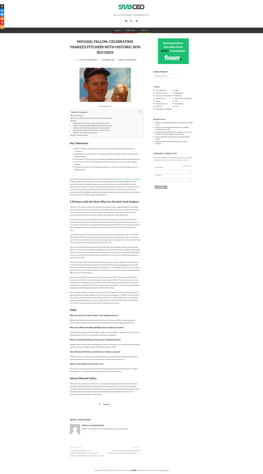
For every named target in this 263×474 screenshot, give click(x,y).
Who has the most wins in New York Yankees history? (92, 123)
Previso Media (154, 470)
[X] (2, 6)
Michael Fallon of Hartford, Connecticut (126, 179)
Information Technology (164, 109)
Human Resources (161, 104)
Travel (177, 106)
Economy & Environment (88, 60)
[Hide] (1, 31)
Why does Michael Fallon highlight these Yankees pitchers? (94, 125)
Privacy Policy (164, 470)
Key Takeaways (77, 115)
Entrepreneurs (160, 98)
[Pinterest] (2, 23)
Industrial (159, 106)
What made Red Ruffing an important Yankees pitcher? (92, 128)
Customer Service (161, 93)
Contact (144, 30)
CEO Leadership (161, 90)
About (118, 30)
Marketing (178, 96)
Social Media (179, 104)
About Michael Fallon (80, 135)
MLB (130, 207)
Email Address (173, 167)
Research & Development (183, 98)
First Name (173, 175)
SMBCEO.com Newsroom (127, 60)
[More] (2, 27)
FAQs (74, 121)
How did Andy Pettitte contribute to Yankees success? (93, 130)
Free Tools (130, 30)
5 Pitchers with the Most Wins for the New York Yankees (92, 118)
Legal (176, 90)
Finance (158, 101)
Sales (176, 101)
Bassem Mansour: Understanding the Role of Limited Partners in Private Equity (87, 453)
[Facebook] (2, 14)
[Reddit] (2, 19)
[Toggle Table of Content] (139, 112)
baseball (107, 404)
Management (179, 93)
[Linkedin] (2, 10)
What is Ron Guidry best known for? (86, 133)
